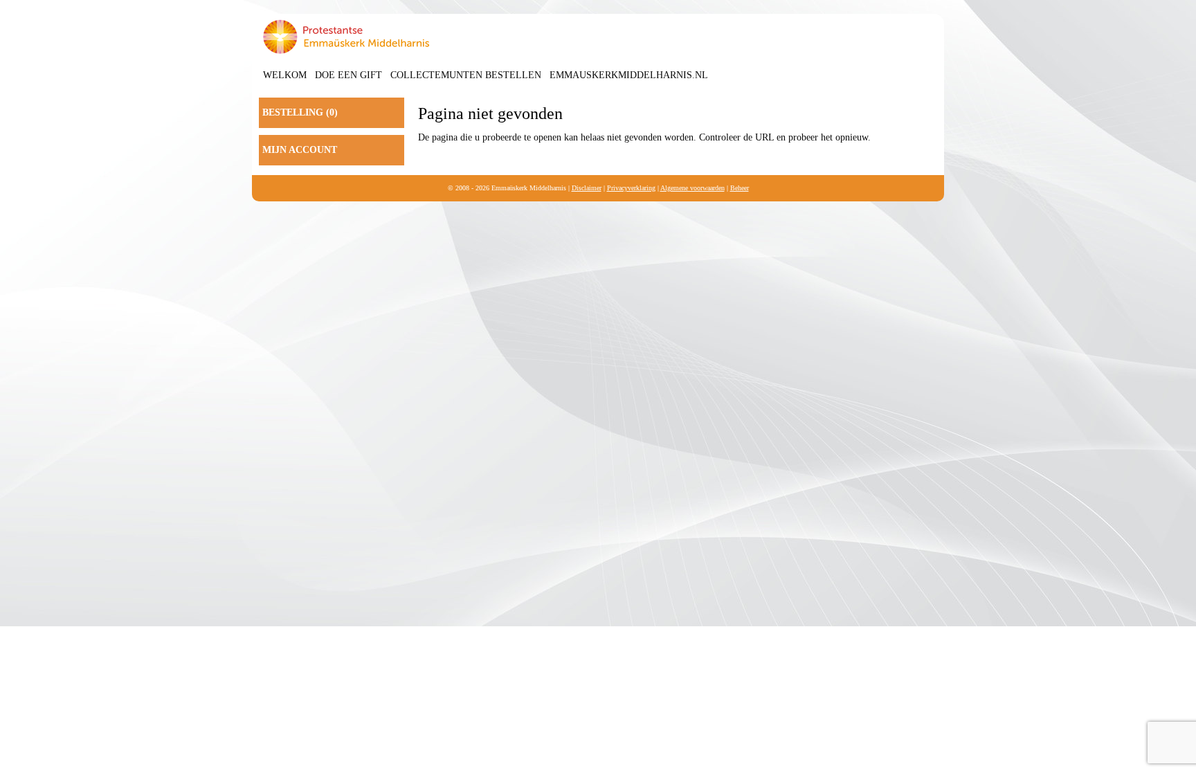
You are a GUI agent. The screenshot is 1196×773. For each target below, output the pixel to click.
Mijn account (299, 150)
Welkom (285, 75)
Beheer (739, 188)
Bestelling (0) (300, 112)
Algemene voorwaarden (692, 188)
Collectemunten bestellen (465, 75)
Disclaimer (586, 188)
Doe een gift (348, 75)
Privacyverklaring (631, 188)
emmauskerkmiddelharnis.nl (629, 75)
